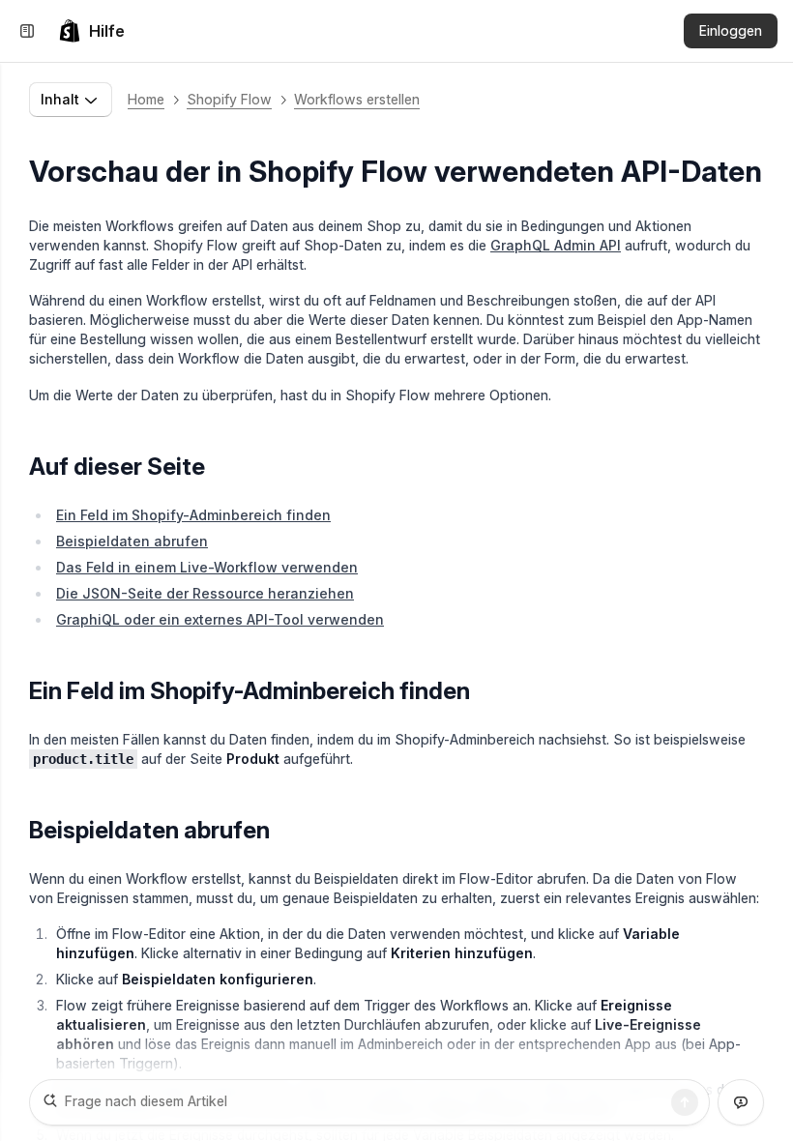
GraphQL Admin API (555, 245)
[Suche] (684, 1102)
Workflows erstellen (357, 99)
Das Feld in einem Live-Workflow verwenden (207, 567)
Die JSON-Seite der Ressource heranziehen (205, 593)
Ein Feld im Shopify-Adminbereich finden (193, 515)
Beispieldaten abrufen (132, 541)
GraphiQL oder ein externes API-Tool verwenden (220, 619)
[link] (91, 31)
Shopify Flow (229, 99)
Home (146, 99)
